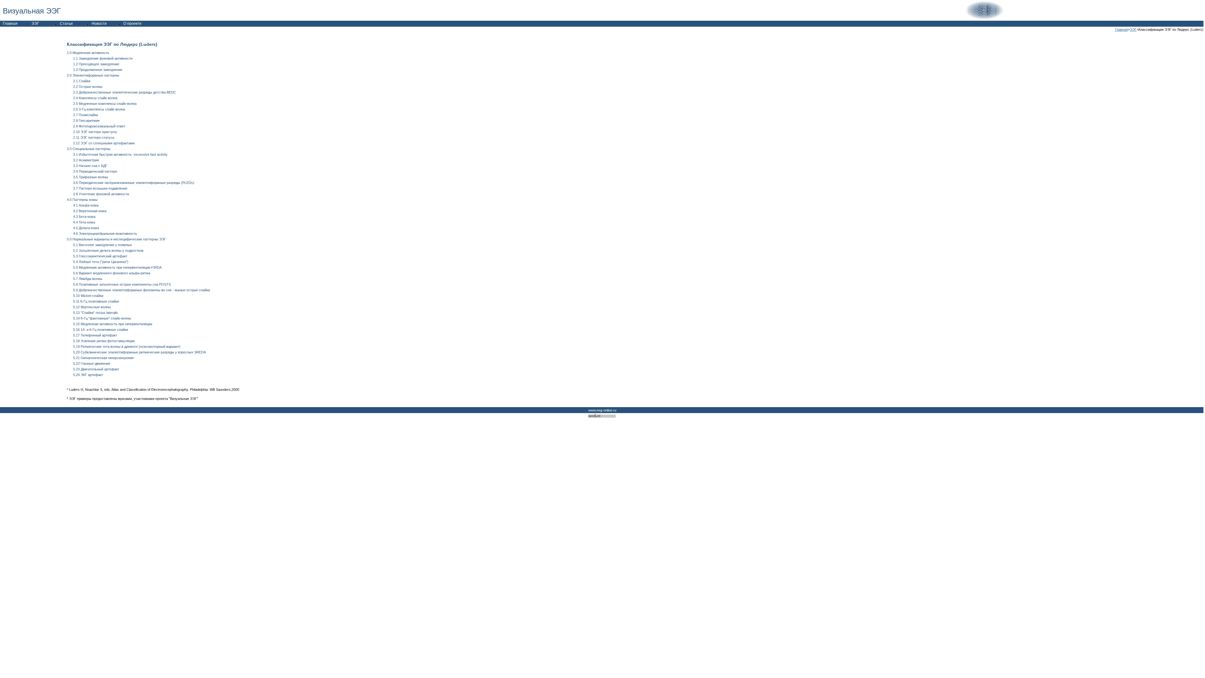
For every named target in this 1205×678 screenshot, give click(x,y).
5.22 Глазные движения (91, 363)
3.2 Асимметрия (86, 160)
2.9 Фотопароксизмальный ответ (99, 126)
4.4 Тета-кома (84, 222)
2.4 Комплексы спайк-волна (95, 98)
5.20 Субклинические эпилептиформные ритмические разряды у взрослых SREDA (139, 352)
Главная (1121, 29)
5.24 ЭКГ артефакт (88, 375)
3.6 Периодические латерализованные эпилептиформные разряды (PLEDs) (133, 183)
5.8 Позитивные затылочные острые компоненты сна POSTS (122, 284)
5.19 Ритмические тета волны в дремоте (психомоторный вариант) (126, 346)
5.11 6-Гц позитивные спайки (96, 301)
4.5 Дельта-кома (86, 228)
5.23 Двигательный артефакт (96, 369)
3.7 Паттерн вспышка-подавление (100, 188)
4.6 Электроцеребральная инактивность (105, 233)
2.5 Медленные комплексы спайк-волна (105, 103)
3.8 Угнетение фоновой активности (101, 194)
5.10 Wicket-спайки (88, 296)
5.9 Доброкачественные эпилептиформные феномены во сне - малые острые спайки (141, 290)
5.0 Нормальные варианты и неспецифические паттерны (112, 239)
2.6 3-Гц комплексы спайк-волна (99, 109)
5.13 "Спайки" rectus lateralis (95, 313)
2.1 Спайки (81, 81)
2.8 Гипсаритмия (86, 120)
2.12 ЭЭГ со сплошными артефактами (104, 143)
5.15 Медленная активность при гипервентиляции (112, 324)
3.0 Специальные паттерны (88, 149)
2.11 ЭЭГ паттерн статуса (93, 137)
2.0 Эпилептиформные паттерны (93, 75)
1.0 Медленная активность (88, 53)
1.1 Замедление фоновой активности (102, 58)
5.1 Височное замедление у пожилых (102, 245)
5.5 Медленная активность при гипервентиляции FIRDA (117, 267)
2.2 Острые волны (87, 87)
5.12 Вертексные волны (92, 307)
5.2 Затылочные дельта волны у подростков (108, 250)
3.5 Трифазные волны (90, 177)
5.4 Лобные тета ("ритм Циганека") (100, 262)
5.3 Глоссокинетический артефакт (100, 256)
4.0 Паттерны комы (82, 200)
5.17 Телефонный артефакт (95, 335)
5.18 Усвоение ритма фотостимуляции (104, 341)
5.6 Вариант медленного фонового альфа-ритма (111, 273)
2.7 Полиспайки (85, 115)
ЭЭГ (1133, 29)
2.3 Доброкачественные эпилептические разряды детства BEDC (124, 92)
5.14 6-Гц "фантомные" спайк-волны (102, 318)
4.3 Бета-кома (84, 216)
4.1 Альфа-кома (86, 205)
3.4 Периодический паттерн (95, 171)
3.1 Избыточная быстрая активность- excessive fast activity (120, 154)
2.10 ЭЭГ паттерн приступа (95, 132)
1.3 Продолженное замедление (97, 70)
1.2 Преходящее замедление (96, 64)
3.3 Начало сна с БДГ (90, 166)
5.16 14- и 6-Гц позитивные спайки (100, 329)
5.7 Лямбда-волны (87, 279)
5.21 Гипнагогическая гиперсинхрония (103, 358)
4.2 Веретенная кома (89, 211)
